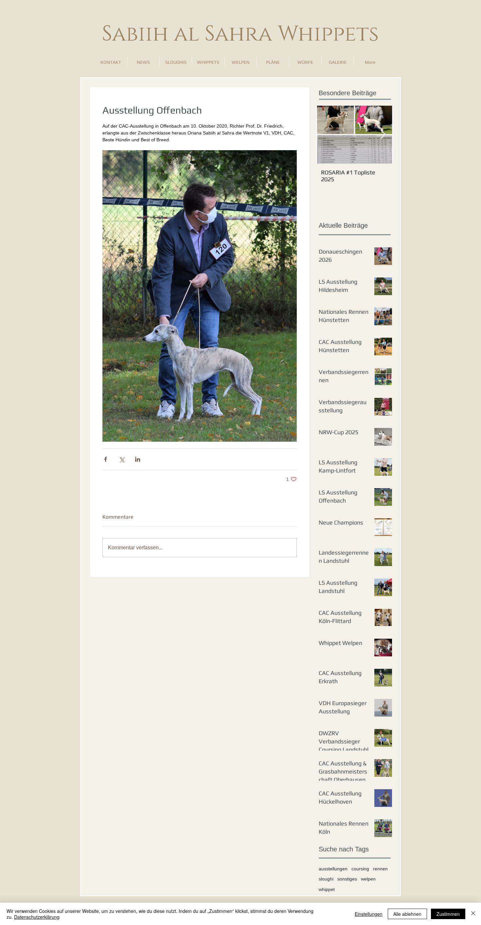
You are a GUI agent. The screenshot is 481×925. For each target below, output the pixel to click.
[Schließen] (473, 914)
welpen (368, 878)
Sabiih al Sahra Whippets (240, 34)
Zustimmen (448, 914)
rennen (380, 868)
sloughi (326, 878)
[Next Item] (383, 135)
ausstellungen (333, 868)
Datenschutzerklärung (37, 917)
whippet (327, 889)
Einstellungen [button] (369, 914)
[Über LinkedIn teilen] (137, 459)
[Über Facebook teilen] (105, 459)
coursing (360, 868)
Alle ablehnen (407, 914)
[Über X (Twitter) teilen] (121, 459)
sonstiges (347, 878)
